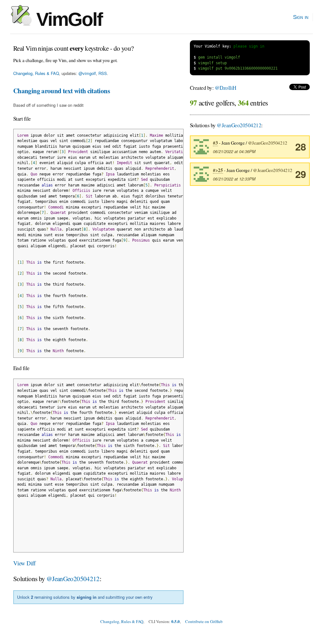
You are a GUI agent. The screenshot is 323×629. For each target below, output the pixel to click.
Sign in (300, 17)
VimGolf (67, 19)
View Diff (24, 563)
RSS (102, 73)
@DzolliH (225, 87)
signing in (87, 597)
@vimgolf (87, 73)
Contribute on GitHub (204, 621)
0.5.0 (175, 621)
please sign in (248, 46)
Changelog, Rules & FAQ (36, 73)
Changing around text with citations (61, 90)
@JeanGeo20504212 (73, 578)
